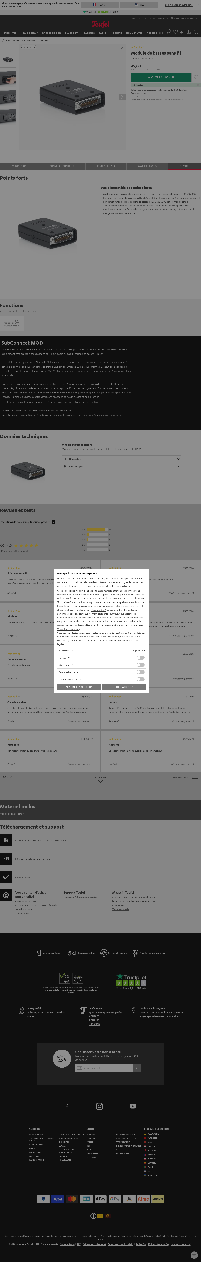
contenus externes (68, 679)
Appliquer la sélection (79, 686)
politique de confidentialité (97, 640)
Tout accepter (124, 686)
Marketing (64, 664)
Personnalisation (67, 672)
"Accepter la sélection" (68, 628)
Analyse (62, 657)
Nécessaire (64, 650)
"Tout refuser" (64, 602)
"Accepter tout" (98, 609)
